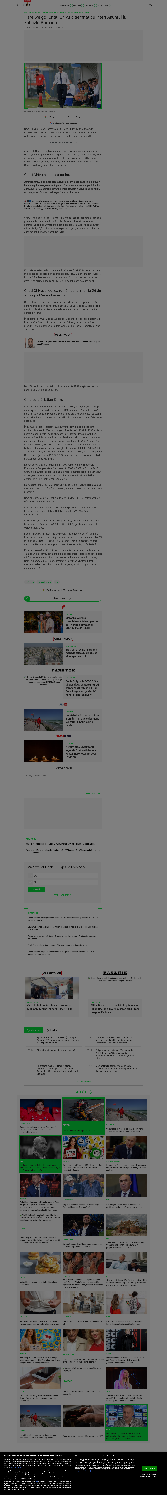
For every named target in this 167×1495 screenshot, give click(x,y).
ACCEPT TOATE (149, 1468)
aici (37, 1481)
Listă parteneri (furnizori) (83, 1471)
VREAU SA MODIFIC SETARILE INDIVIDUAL (148, 1476)
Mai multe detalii (16, 1467)
